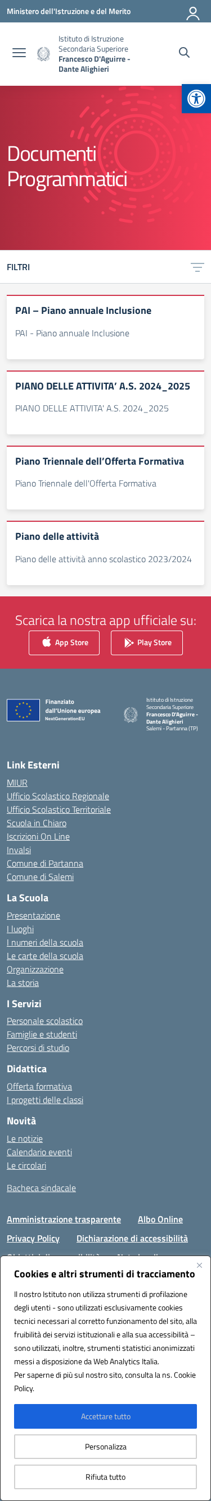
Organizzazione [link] (35, 969)
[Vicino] (199, 1265)
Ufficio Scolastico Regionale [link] (58, 796)
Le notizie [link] (25, 1138)
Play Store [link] (154, 641)
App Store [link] (70, 641)
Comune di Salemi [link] (40, 876)
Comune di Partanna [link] (45, 863)
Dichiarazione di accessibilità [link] (132, 1238)
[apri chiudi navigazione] (19, 54)
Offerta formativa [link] (39, 1086)
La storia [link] (23, 982)
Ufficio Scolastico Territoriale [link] (59, 809)
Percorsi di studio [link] (38, 1047)
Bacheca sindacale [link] (41, 1187)
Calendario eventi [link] (39, 1152)
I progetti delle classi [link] (45, 1099)
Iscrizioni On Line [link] (38, 836)
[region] (105, 1378)
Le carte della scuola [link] (45, 955)
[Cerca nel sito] (184, 54)
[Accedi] (193, 11)
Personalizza (106, 1446)
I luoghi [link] (20, 928)
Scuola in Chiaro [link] (36, 823)
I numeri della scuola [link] (45, 942)
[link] (196, 98)
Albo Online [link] (160, 1219)
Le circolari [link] (26, 1165)
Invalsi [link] (19, 849)
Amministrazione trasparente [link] (64, 1219)
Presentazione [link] (33, 915)
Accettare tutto (106, 1416)
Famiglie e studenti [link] (42, 1034)
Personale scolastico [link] (45, 1020)
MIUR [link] (17, 782)
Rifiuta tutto (105, 1477)
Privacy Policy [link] (33, 1238)
